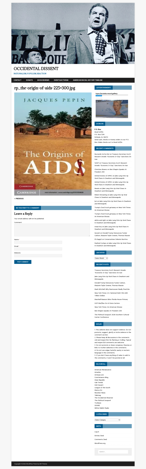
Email (16, 246)
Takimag (98, 395)
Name (16, 239)
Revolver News (100, 392)
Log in (97, 431)
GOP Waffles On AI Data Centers (107, 303)
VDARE (97, 405)
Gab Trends (99, 382)
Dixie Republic (100, 380)
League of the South (102, 387)
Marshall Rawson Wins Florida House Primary (111, 299)
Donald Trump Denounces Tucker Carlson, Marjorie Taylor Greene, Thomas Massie (112, 234)
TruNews (98, 403)
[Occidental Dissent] (73, 62)
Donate (29, 80)
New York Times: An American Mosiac (108, 307)
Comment (18, 222)
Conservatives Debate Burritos (116, 239)
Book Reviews (43, 80)
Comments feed (101, 439)
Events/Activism (61, 80)
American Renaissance (103, 369)
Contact (17, 80)
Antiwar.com (99, 375)
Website (17, 253)
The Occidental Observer (104, 397)
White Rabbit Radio (102, 408)
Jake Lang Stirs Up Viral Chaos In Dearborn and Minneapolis (111, 176)
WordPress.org (100, 443)
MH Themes (43, 464)
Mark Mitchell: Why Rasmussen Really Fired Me (112, 289)
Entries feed (99, 435)
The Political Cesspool (103, 400)
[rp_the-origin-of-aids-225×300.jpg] (53, 194)
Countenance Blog (101, 377)
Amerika (98, 372)
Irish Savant (99, 385)
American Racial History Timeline (87, 80)
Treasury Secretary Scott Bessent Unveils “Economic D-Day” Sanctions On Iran (113, 156)
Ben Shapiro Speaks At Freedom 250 (108, 310)
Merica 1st (98, 390)
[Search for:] (113, 452)
